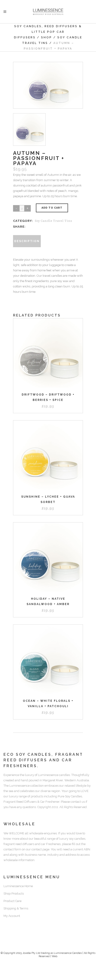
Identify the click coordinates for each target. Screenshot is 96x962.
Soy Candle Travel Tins (53, 221)
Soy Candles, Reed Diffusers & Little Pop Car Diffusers (48, 32)
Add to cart (51, 207)
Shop (46, 37)
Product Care (12, 901)
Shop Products (13, 893)
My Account (11, 916)
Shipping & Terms (15, 908)
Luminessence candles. (54, 775)
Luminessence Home (18, 886)
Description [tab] (27, 241)
